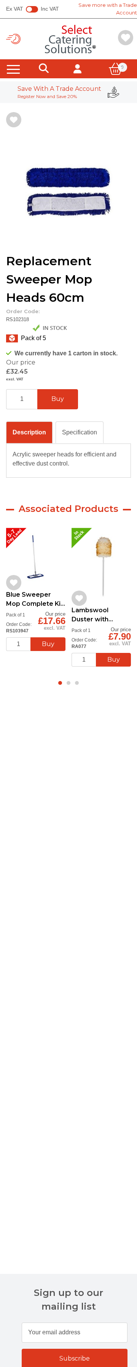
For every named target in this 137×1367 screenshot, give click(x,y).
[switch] (32, 9)
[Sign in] (77, 68)
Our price (20, 362)
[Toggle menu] (13, 68)
